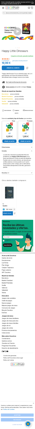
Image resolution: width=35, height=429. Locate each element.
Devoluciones (6, 260)
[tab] (17, 151)
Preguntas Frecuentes (9, 346)
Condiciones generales (9, 355)
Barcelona (5, 278)
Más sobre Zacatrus (9, 336)
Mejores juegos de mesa (9, 305)
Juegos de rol (6, 325)
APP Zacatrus (6, 272)
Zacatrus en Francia (8, 343)
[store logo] (12, 8)
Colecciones (6, 333)
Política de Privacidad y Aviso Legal (13, 358)
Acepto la (16, 240)
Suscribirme (7, 245)
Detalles (4, 151)
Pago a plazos (6, 270)
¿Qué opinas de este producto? (20, 60)
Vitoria (4, 292)
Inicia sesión (10, 87)
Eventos (4, 313)
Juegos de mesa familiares (10, 318)
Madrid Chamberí (7, 280)
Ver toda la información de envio (16, 82)
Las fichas (5, 263)
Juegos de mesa (7, 316)
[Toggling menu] (3, 8)
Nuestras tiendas (8, 276)
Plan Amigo (5, 265)
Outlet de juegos (7, 301)
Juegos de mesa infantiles (10, 323)
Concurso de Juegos (8, 308)
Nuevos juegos (6, 303)
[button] (16, 48)
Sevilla (4, 285)
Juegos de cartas (7, 328)
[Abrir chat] (28, 424)
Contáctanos (6, 338)
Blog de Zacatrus (7, 310)
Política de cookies (9, 409)
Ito (3, 204)
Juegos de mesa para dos (10, 321)
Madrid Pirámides (7, 283)
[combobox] (17, 13)
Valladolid (5, 290)
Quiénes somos (7, 341)
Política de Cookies (8, 360)
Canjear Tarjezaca (8, 267)
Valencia (4, 288)
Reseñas (5, 173)
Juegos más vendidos (9, 298)
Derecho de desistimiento (10, 348)
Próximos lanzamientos (9, 330)
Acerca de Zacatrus (9, 255)
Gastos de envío (7, 258)
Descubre (5, 296)
